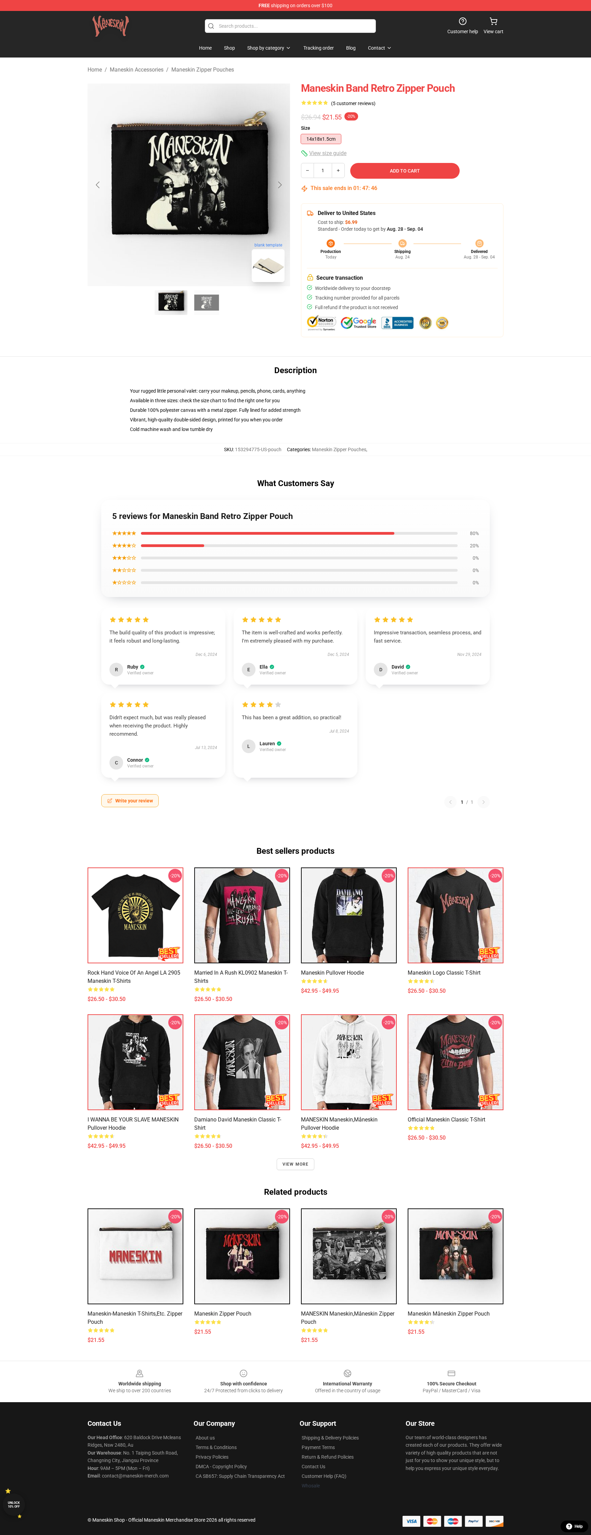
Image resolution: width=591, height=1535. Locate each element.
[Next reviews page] (483, 802)
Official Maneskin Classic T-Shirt (446, 1119)
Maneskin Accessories (136, 69)
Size (305, 128)
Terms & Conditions (216, 1447)
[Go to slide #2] (206, 302)
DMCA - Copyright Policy (221, 1466)
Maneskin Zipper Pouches (202, 69)
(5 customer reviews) (353, 103)
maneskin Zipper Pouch (222, 1313)
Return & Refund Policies (328, 1457)
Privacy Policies (212, 1457)
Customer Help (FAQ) (324, 1476)
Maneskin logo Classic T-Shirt (444, 972)
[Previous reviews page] (450, 802)
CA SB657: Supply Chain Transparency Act (240, 1476)
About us (205, 1438)
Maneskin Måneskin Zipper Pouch (449, 1313)
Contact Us (313, 1466)
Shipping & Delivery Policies (330, 1438)
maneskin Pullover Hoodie (332, 972)
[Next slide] (279, 185)
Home (95, 69)
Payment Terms (318, 1447)
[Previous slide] (98, 185)
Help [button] (579, 1526)
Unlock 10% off (14, 1504)
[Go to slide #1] (171, 302)
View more (296, 1164)
